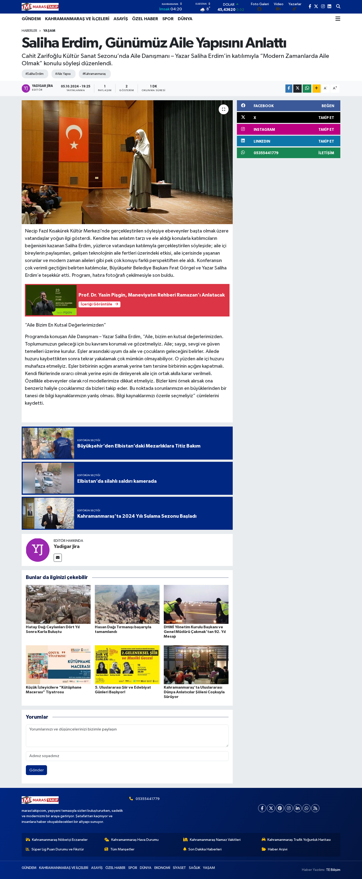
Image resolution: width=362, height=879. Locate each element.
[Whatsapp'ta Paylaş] (307, 88)
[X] (271, 808)
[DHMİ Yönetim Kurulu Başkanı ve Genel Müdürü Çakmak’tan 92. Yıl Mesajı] (196, 604)
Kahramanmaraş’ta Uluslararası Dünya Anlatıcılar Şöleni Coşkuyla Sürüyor (194, 692)
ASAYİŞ (121, 19)
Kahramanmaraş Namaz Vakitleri (215, 840)
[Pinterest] (280, 808)
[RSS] (315, 808)
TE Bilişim (333, 870)
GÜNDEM (31, 19)
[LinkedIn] (298, 808)
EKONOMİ (162, 868)
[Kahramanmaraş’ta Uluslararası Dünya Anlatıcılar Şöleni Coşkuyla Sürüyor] (196, 665)
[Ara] (338, 7)
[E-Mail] (58, 558)
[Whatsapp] (306, 808)
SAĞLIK (194, 868)
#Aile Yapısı (62, 74)
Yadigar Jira (67, 546)
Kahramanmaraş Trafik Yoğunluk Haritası (299, 840)
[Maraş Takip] (40, 6)
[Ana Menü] (337, 19)
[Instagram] (289, 808)
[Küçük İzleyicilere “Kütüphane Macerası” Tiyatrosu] (58, 665)
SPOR (168, 19)
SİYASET (179, 868)
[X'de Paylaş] (297, 88)
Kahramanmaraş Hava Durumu (135, 840)
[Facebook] (262, 808)
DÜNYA (185, 19)
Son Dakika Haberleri (205, 849)
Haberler (29, 31)
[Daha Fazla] (317, 88)
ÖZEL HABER (145, 19)
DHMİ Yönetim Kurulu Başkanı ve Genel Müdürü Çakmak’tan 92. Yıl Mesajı (195, 631)
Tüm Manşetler (122, 849)
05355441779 (148, 799)
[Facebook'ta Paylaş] (288, 88)
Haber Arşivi (277, 849)
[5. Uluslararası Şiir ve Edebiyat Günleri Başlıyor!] (127, 665)
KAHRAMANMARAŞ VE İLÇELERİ (77, 19)
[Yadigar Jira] (37, 550)
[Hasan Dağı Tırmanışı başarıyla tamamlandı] (127, 604)
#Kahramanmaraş (94, 74)
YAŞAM (49, 31)
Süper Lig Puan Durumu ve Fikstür (58, 849)
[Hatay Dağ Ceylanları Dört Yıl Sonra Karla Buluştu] (58, 604)
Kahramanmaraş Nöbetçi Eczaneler (60, 840)
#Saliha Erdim (34, 74)
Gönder (36, 770)
